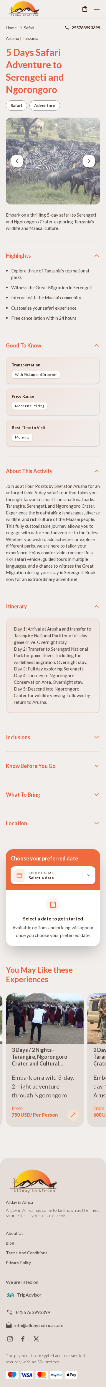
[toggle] (96, 9)
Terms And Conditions (26, 1252)
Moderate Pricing (29, 406)
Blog (10, 1242)
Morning (22, 437)
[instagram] (10, 1339)
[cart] (84, 9)
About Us (15, 1233)
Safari (29, 27)
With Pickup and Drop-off (36, 374)
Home (11, 27)
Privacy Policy (18, 1262)
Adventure (44, 105)
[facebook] (23, 1339)
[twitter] (36, 1339)
